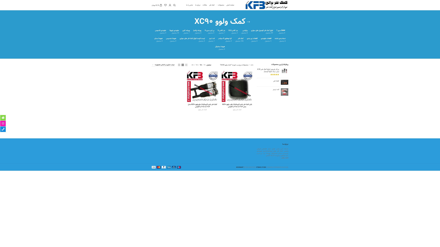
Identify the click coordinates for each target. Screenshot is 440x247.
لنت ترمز (276, 89)
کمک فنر (276, 81)
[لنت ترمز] (284, 92)
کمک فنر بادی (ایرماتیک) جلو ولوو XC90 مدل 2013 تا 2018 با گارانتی (202, 105)
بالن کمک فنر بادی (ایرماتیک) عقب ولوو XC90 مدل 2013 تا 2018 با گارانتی (237, 105)
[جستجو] (174, 5)
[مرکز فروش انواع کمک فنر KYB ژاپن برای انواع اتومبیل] (284, 72)
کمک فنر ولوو (237, 110)
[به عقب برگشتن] (248, 22)
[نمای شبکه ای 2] (186, 65)
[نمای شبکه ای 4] (179, 65)
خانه (251, 65)
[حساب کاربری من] (170, 5)
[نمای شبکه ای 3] (183, 65)
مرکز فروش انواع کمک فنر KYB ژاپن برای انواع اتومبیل (268, 70)
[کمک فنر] (284, 82)
